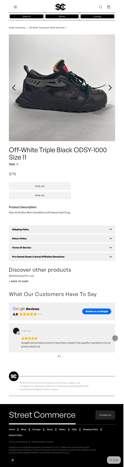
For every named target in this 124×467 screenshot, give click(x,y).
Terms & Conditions (18, 441)
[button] (15, 7)
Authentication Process (42, 441)
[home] (60, 7)
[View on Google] (16, 331)
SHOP (25, 281)
